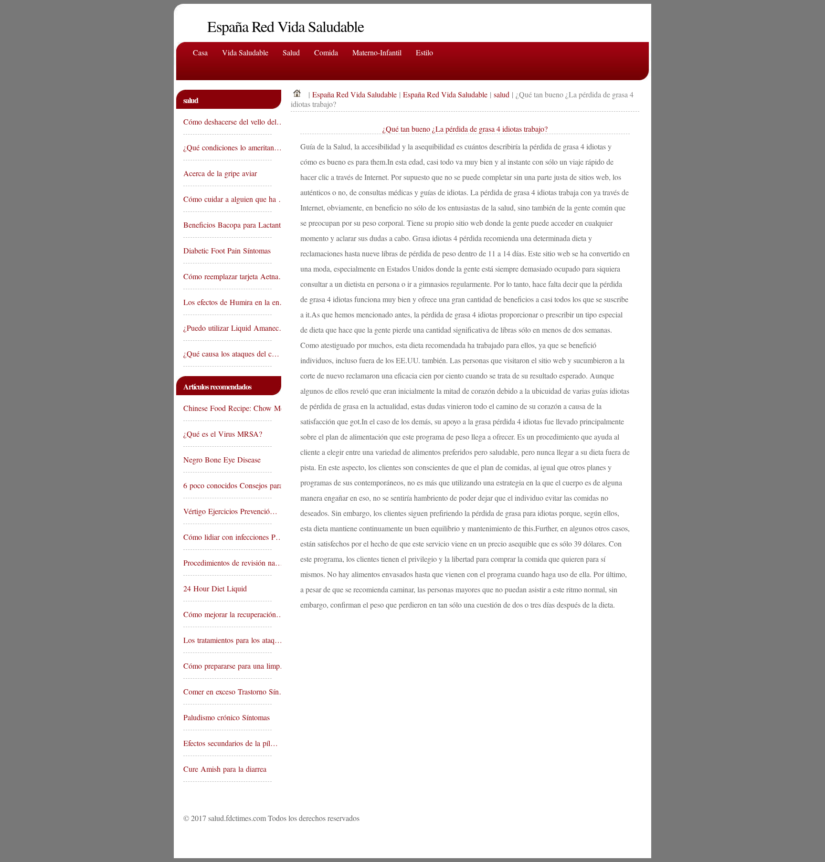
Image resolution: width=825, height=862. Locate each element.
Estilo (424, 52)
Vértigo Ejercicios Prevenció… (227, 511)
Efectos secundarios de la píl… (227, 743)
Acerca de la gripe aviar (221, 173)
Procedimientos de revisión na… (227, 562)
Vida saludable (245, 52)
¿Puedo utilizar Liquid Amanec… (227, 328)
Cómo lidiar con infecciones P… (227, 537)
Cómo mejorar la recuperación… (227, 614)
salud (501, 94)
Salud (291, 52)
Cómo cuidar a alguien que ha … (227, 199)
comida (326, 52)
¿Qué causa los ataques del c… (227, 353)
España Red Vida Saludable (354, 94)
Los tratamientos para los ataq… (227, 640)
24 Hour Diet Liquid (216, 588)
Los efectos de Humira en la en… (227, 302)
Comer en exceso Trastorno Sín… (227, 691)
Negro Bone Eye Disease (223, 459)
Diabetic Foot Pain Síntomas (227, 250)
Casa (200, 52)
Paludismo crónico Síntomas (227, 717)
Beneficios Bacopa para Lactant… (227, 225)
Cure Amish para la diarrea (226, 769)
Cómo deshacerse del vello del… (227, 121)
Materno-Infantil (377, 52)
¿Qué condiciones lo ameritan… (227, 147)
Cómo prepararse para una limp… (227, 666)
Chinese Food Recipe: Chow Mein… (227, 408)
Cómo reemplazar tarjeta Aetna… (227, 276)
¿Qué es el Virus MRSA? (223, 434)
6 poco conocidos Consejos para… (227, 485)
